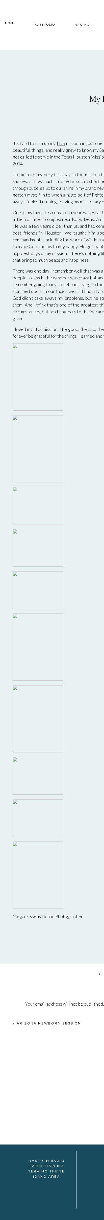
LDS (61, 143)
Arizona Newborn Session (49, 1023)
